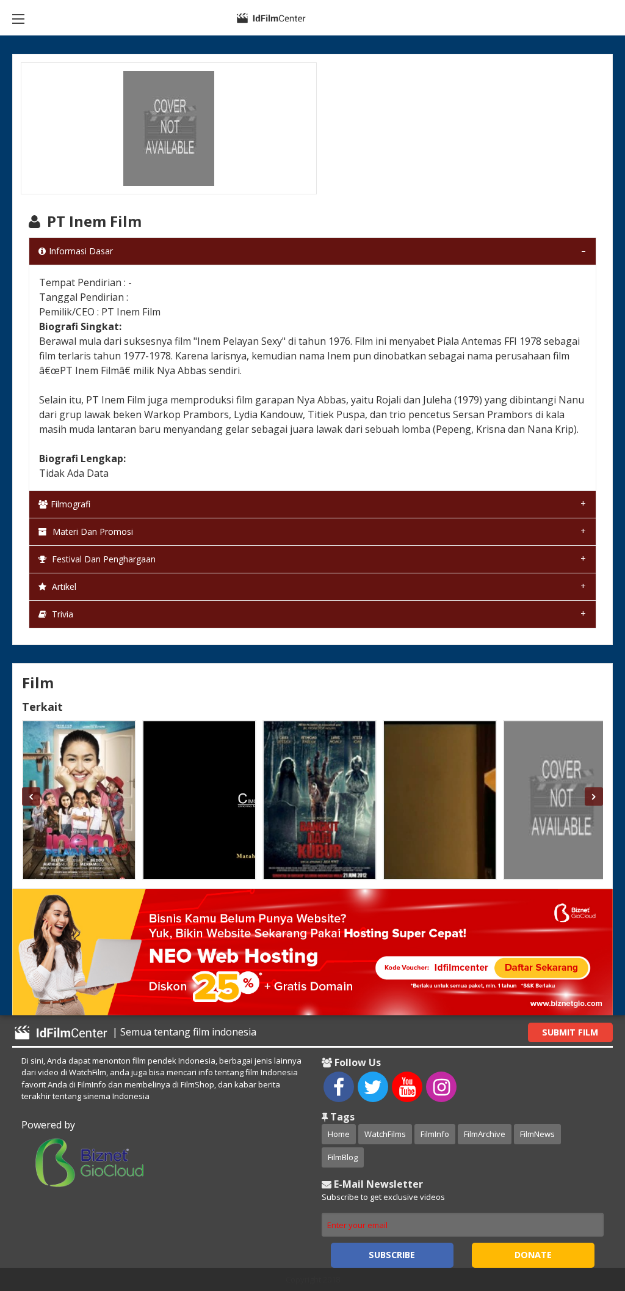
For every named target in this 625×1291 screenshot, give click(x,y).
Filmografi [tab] (70, 504)
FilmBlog (343, 1157)
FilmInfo (435, 1133)
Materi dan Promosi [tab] (91, 531)
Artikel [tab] (62, 586)
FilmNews (537, 1133)
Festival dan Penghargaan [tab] (102, 559)
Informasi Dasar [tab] (81, 251)
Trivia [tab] (61, 614)
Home (339, 1133)
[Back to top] (585, 1214)
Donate (533, 1254)
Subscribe (392, 1254)
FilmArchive (484, 1133)
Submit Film (570, 1032)
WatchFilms (385, 1133)
